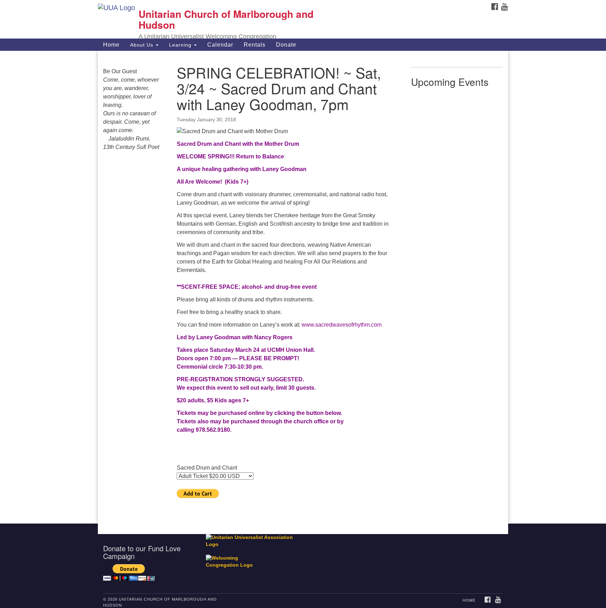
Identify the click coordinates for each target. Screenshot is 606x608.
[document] (303, 287)
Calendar (220, 45)
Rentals (254, 45)
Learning (181, 45)
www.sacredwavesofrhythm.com (341, 325)
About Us (142, 45)
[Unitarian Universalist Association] (253, 541)
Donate (286, 45)
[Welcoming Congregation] (234, 558)
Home (111, 45)
